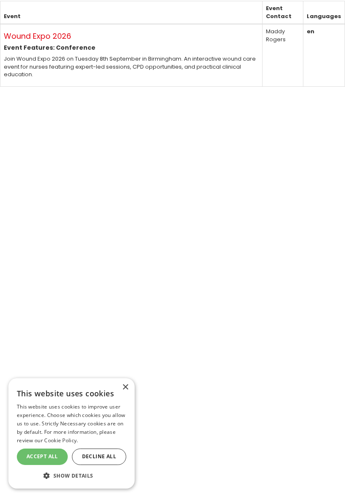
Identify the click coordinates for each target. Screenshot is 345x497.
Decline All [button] (99, 456)
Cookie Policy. (61, 440)
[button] (71, 475)
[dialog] (71, 433)
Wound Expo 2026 (37, 36)
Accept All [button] (42, 456)
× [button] (125, 387)
